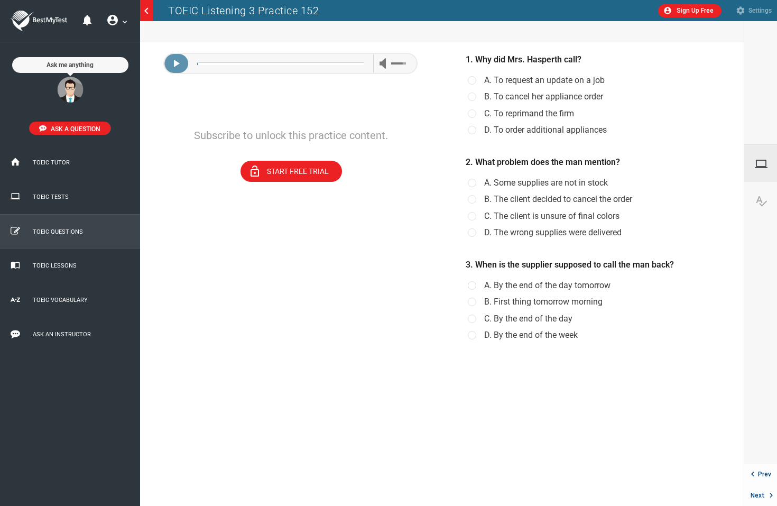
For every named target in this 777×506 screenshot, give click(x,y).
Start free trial (288, 171)
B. (543, 97)
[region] (291, 274)
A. (544, 80)
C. (529, 113)
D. (545, 130)
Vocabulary (766, 201)
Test (766, 164)
